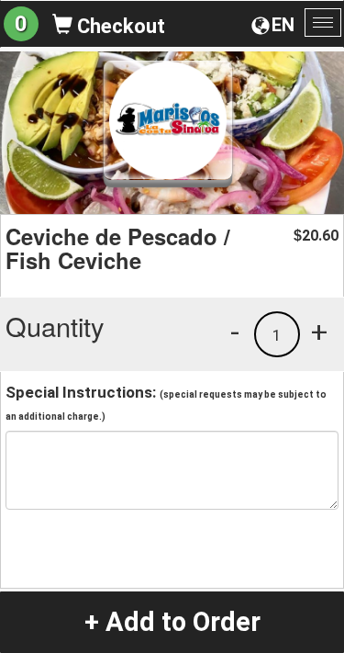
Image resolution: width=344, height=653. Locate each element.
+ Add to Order (172, 621)
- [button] (234, 331)
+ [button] (319, 331)
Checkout (118, 26)
